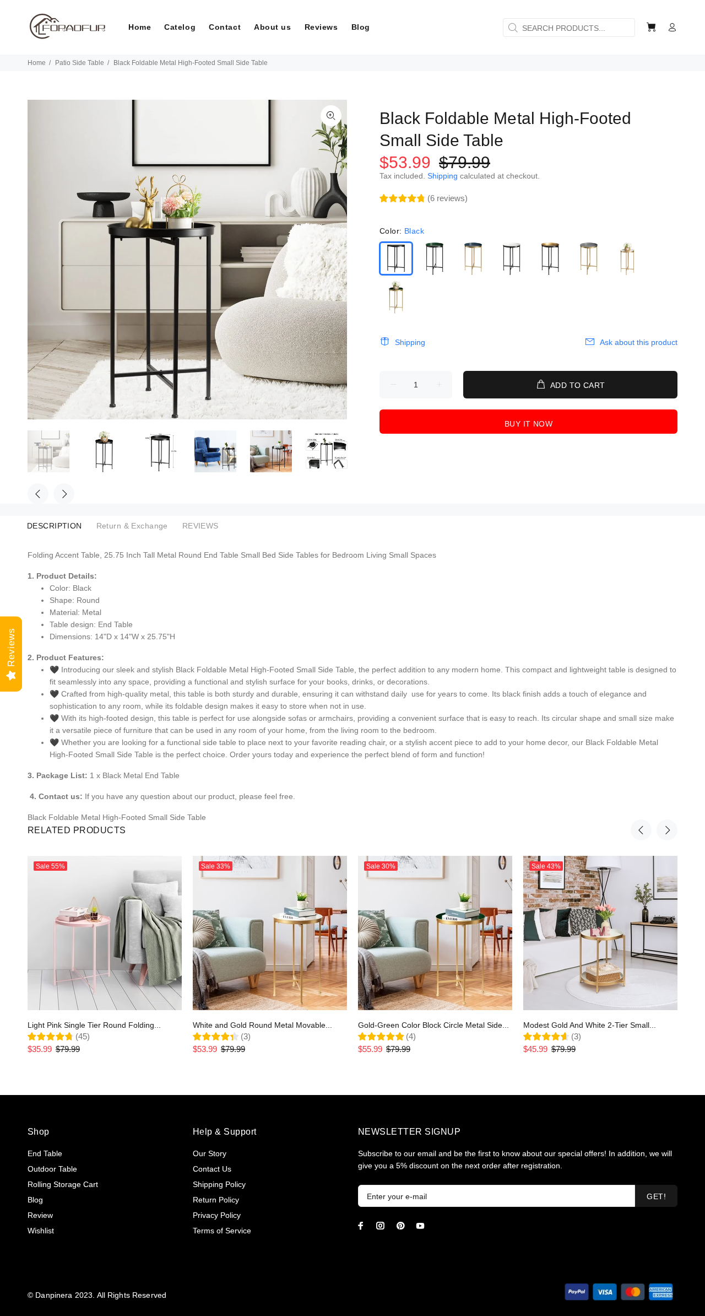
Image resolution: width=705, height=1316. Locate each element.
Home (37, 63)
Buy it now (528, 423)
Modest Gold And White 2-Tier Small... (589, 1025)
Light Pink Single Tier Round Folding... (94, 1025)
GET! (656, 1196)
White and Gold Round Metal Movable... (262, 1025)
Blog (35, 1199)
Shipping (442, 175)
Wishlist (41, 1230)
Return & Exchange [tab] (132, 525)
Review (40, 1215)
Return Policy (216, 1199)
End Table (45, 1153)
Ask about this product (638, 342)
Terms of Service (222, 1230)
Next (63, 493)
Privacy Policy (217, 1215)
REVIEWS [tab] (200, 525)
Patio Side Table (79, 63)
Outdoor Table (52, 1168)
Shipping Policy (219, 1184)
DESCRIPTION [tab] (54, 525)
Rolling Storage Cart (63, 1184)
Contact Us (212, 1168)
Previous (38, 493)
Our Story (209, 1153)
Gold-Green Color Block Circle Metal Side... (433, 1025)
